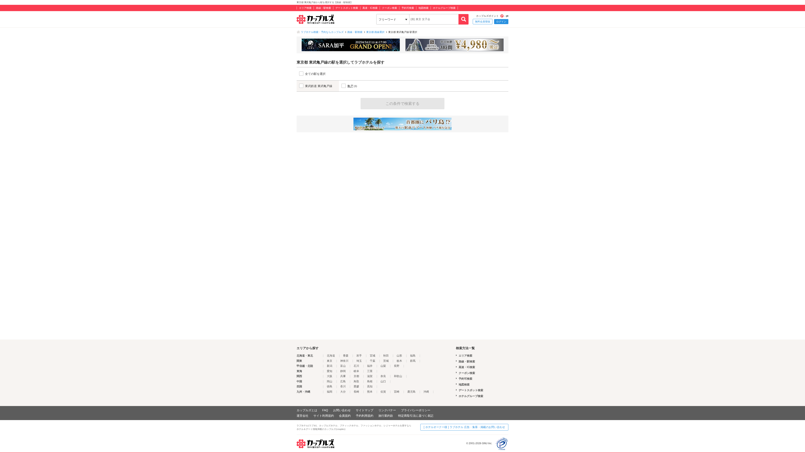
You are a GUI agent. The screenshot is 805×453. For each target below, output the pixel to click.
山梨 (383, 365)
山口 (383, 381)
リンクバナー (387, 410)
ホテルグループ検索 (444, 8)
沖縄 (426, 391)
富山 (343, 365)
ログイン (501, 21)
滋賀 (370, 376)
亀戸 (350, 86)
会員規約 (345, 415)
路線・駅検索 (323, 8)
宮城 (372, 355)
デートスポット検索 (346, 8)
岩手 (359, 355)
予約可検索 (407, 8)
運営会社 (302, 415)
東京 (329, 360)
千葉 (372, 360)
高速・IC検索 (370, 8)
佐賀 (383, 391)
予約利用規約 (364, 415)
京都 (356, 376)
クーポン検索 (389, 8)
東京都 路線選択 (375, 32)
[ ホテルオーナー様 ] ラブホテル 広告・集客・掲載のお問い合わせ (464, 427)
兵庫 (343, 376)
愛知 (329, 371)
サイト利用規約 (323, 415)
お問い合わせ (342, 410)
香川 (343, 386)
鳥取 (356, 381)
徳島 (329, 386)
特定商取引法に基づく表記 (415, 415)
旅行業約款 (385, 415)
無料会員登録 (482, 21)
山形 (399, 355)
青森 (345, 355)
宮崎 (396, 391)
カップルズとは (307, 410)
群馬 (412, 360)
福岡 (329, 391)
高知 (370, 386)
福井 (370, 365)
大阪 (329, 376)
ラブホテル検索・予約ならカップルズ (322, 32)
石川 (356, 365)
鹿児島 (411, 391)
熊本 (370, 391)
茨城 (386, 360)
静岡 (343, 371)
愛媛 (356, 386)
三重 (370, 371)
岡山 (329, 381)
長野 (396, 365)
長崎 (356, 391)
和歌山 (398, 376)
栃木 (399, 360)
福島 (412, 355)
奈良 (383, 376)
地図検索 (423, 8)
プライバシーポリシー (415, 410)
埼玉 (359, 360)
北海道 (331, 355)
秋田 (386, 355)
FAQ (325, 410)
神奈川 (344, 360)
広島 (343, 381)
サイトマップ (364, 410)
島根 (370, 381)
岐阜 (356, 371)
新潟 (329, 365)
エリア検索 (305, 8)
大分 (343, 391)
